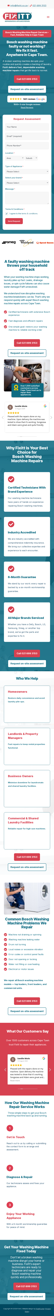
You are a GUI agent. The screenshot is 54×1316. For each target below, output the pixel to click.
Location (10, 153)
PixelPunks (40, 1309)
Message (10, 189)
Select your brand (14, 178)
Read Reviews (27, 107)
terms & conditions (29, 213)
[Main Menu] (48, 17)
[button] (51, 418)
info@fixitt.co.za (19, 5)
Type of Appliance (14, 166)
